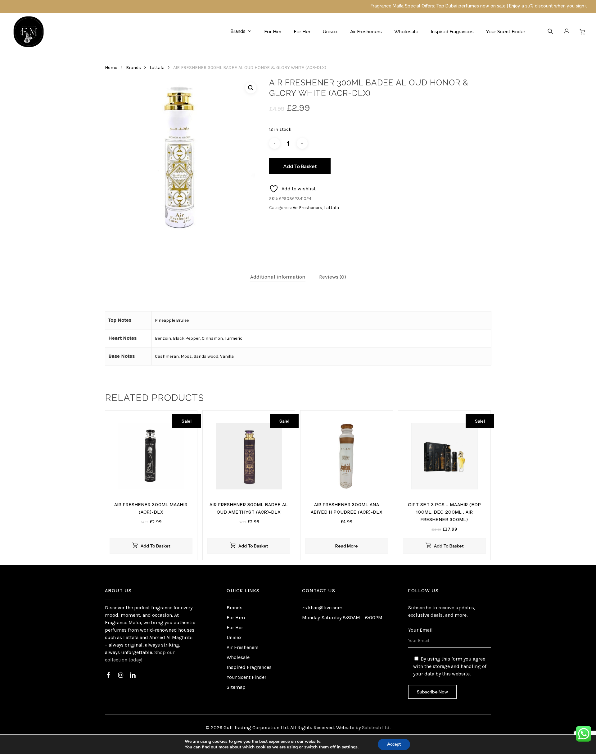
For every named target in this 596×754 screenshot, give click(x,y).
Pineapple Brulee (172, 320)
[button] (250, 87)
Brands (133, 67)
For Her (235, 627)
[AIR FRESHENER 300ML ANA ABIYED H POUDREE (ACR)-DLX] (346, 456)
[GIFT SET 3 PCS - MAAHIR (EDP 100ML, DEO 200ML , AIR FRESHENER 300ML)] (444, 456)
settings (350, 747)
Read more (346, 546)
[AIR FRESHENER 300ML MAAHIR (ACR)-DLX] (151, 456)
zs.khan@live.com (322, 608)
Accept (394, 744)
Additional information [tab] (277, 277)
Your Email (420, 630)
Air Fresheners (307, 207)
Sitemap (236, 687)
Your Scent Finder (246, 677)
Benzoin (163, 338)
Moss (186, 356)
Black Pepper (186, 338)
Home (111, 67)
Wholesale (238, 657)
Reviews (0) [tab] (332, 277)
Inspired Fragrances (249, 667)
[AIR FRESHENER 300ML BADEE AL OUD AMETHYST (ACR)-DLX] (248, 456)
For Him (236, 617)
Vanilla (227, 356)
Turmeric (233, 338)
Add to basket (300, 166)
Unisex (234, 637)
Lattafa (157, 67)
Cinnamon (212, 338)
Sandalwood (206, 356)
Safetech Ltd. (376, 727)
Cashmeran (167, 356)
